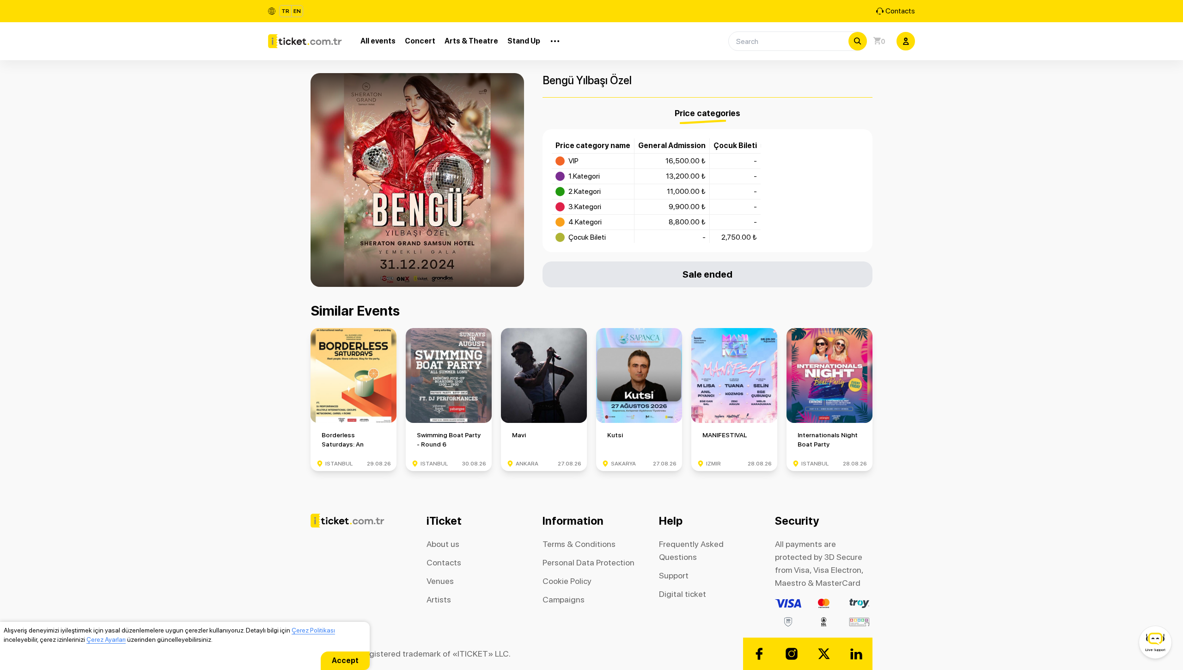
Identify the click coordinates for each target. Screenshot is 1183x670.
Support (674, 575)
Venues (440, 581)
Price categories (707, 113)
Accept (345, 660)
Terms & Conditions (579, 544)
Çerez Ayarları (106, 639)
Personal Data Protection (588, 562)
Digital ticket (682, 594)
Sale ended (707, 274)
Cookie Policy (567, 581)
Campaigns (564, 599)
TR (285, 11)
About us (443, 544)
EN (297, 11)
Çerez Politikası (313, 630)
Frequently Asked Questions (691, 550)
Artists (439, 599)
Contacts (900, 10)
